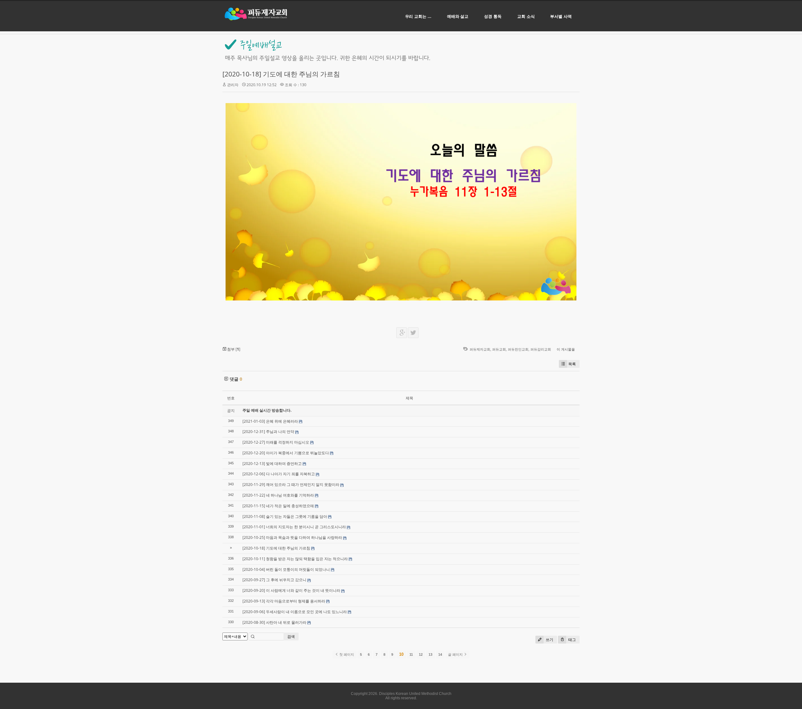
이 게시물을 (566, 349)
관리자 (232, 84)
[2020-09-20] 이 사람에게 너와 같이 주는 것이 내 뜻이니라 (291, 590)
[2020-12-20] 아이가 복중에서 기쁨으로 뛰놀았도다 (285, 453)
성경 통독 (493, 16)
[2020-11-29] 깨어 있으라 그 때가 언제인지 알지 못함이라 (290, 484)
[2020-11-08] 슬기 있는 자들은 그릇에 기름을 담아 (284, 516)
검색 (291, 636)
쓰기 (549, 639)
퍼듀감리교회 (540, 349)
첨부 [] (233, 349)
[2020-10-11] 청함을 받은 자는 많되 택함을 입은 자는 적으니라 (295, 558)
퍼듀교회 (499, 349)
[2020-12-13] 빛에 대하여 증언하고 (272, 463)
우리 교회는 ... (418, 16)
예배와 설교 (458, 16)
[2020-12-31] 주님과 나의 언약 (268, 431)
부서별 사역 (561, 16)
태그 (571, 639)
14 (440, 654)
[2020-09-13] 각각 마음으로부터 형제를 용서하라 (283, 601)
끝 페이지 (456, 654)
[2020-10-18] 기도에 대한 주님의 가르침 (281, 74)
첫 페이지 (346, 654)
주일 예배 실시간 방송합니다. (266, 410)
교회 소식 (526, 16)
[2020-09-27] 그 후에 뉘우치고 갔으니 (274, 579)
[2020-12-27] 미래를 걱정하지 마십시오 (275, 442)
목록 (572, 364)
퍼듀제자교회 (480, 349)
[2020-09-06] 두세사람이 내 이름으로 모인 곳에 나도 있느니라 (294, 611)
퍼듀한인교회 (518, 349)
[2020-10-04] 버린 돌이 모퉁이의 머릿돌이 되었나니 (286, 569)
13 (430, 654)
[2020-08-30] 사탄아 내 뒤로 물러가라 (274, 622)
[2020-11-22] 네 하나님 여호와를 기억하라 (278, 495)
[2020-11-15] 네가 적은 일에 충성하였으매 (278, 505)
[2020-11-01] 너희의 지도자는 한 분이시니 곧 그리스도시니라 (294, 526)
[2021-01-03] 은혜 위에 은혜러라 (270, 421)
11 (411, 654)
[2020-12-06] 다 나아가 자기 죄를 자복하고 (278, 474)
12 (421, 654)
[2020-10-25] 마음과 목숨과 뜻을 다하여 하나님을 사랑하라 (292, 537)
